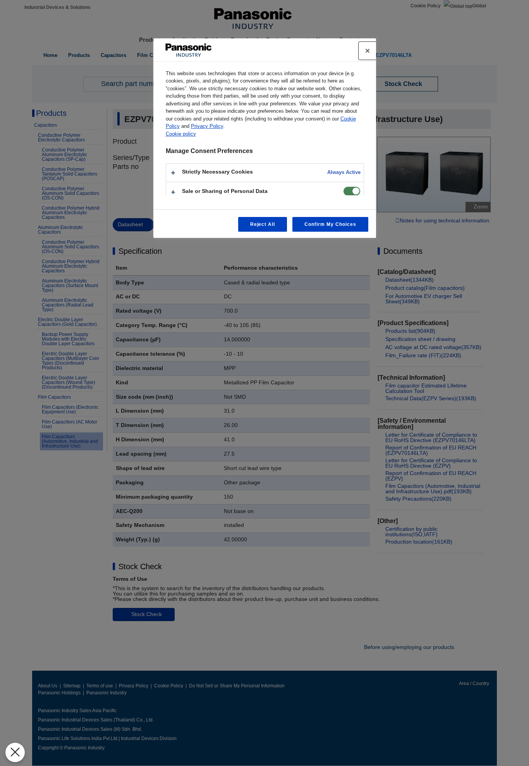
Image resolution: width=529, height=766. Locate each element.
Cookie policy (181, 134)
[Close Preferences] (15, 752)
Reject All (262, 224)
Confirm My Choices (330, 224)
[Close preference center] (367, 50)
